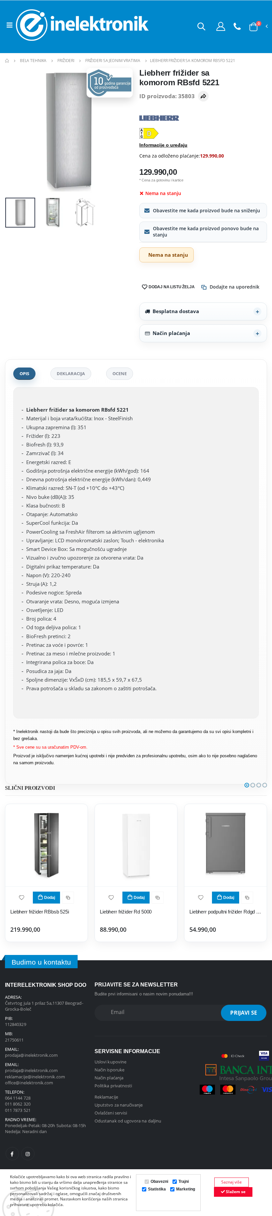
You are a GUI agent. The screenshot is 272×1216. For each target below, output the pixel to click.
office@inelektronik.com (29, 1083)
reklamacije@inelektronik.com (35, 1077)
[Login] (220, 26)
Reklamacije (106, 1097)
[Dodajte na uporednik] (68, 898)
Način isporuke (109, 1070)
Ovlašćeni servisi (111, 1113)
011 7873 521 (18, 1110)
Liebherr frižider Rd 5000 (126, 911)
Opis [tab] (24, 373)
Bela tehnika (33, 60)
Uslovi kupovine (110, 1062)
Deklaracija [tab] (71, 373)
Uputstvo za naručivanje (119, 1105)
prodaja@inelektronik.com (31, 1055)
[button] (201, 26)
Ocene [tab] (119, 373)
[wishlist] (21, 897)
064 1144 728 (18, 1098)
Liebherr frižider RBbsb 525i (39, 911)
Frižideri (65, 60)
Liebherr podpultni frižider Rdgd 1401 (225, 911)
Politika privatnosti (113, 1086)
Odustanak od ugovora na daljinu (128, 1121)
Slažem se (235, 1191)
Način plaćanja (171, 333)
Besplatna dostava (176, 311)
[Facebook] (12, 1153)
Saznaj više (231, 1182)
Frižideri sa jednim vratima (112, 60)
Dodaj (49, 897)
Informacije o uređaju (163, 145)
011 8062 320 (18, 1104)
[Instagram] (27, 1153)
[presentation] (15, 131)
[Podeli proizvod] (203, 96)
